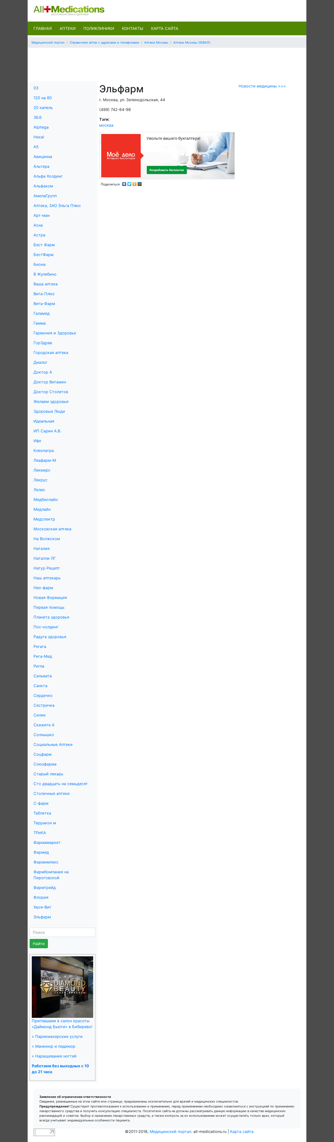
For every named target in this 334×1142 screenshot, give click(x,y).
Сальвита (42, 675)
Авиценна (42, 156)
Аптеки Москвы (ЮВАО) (192, 42)
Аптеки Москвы (156, 42)
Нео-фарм (43, 587)
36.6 (37, 117)
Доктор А (42, 372)
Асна (38, 225)
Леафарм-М (44, 460)
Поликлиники (98, 28)
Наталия (41, 548)
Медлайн (42, 509)
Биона (39, 264)
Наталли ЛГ (44, 558)
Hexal (38, 136)
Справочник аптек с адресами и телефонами (104, 42)
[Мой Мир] (139, 183)
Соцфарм (42, 754)
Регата (39, 646)
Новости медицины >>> (262, 86)
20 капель (43, 107)
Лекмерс (41, 470)
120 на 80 (42, 97)
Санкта (40, 685)
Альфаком (43, 185)
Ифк (37, 440)
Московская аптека (52, 528)
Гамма (39, 323)
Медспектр (44, 519)
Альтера (41, 166)
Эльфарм (42, 916)
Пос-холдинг (45, 626)
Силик (39, 715)
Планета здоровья (51, 617)
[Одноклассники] (134, 183)
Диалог (40, 362)
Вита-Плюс (44, 293)
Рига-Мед (42, 656)
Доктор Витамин (49, 381)
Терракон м (44, 822)
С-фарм (40, 803)
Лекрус (40, 479)
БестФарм (43, 254)
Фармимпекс (45, 862)
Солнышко (43, 734)
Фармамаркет (47, 842)
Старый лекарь (48, 773)
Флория (40, 897)
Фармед (41, 852)
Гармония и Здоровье (54, 332)
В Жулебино (44, 274)
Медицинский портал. (171, 1131)
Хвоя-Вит (42, 907)
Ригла (38, 666)
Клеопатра (43, 450)
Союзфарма (44, 764)
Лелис (39, 489)
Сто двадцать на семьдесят (60, 783)
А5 (36, 146)
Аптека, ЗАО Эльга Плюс (57, 205)
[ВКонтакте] (124, 183)
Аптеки (68, 28)
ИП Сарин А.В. (47, 430)
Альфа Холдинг (48, 176)
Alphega (41, 127)
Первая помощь (49, 607)
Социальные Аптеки (53, 744)
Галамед (41, 313)
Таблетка (42, 813)
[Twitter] (129, 183)
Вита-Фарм (44, 303)
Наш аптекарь (47, 577)
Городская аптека (50, 352)
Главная (42, 28)
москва (106, 125)
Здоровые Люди (49, 411)
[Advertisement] (167, 63)
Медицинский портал (48, 42)
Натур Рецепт (46, 568)
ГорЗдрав (42, 342)
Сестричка (44, 705)
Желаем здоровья (50, 401)
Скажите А (44, 724)
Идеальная (43, 421)
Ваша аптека (45, 283)
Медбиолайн (45, 499)
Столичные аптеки (51, 793)
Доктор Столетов (50, 391)
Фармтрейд (44, 887)
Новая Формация (50, 597)
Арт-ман (41, 215)
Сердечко (43, 695)
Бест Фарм (44, 244)
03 (35, 87)
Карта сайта (164, 28)
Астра (39, 234)
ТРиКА (39, 832)
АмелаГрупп (45, 195)
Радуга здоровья (49, 636)
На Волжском (46, 538)
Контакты (132, 28)
